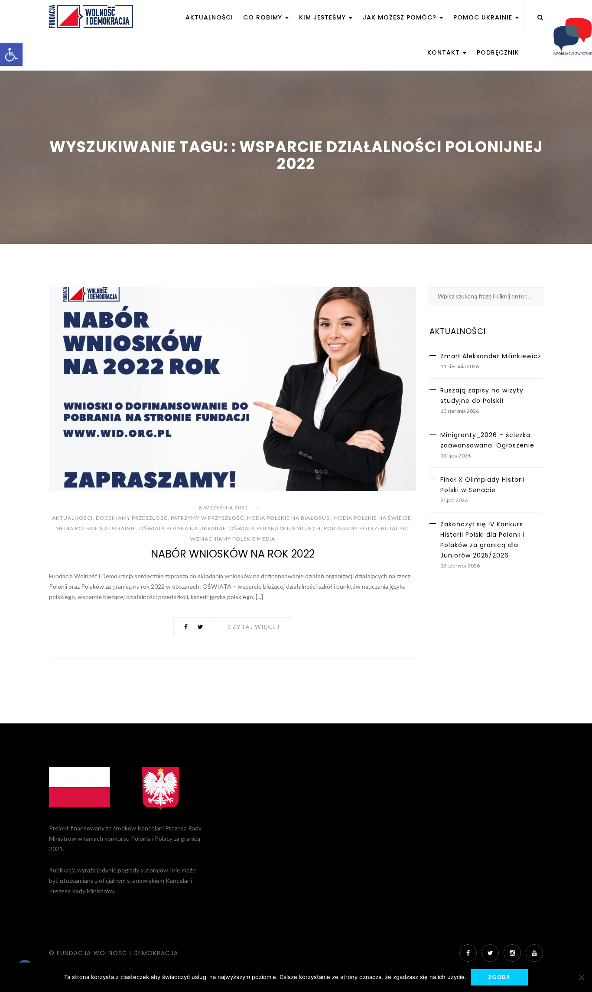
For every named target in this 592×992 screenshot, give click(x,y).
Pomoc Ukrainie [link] (483, 17)
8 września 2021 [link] (223, 507)
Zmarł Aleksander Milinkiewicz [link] (490, 356)
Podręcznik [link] (498, 52)
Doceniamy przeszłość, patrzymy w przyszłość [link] (170, 518)
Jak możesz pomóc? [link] (401, 17)
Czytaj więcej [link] (254, 626)
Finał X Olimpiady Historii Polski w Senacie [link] (482, 484)
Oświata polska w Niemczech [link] (275, 528)
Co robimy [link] (263, 17)
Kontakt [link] (444, 52)
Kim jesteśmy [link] (323, 17)
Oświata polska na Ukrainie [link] (182, 528)
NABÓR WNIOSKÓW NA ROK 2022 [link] (233, 554)
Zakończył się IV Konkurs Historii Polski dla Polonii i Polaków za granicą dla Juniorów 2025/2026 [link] (482, 540)
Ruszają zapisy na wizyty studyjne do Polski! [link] (482, 395)
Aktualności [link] (209, 17)
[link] (11, 54)
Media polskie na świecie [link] (372, 518)
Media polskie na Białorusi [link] (289, 518)
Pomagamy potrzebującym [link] (366, 528)
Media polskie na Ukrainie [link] (95, 528)
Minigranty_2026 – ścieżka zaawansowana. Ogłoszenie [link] (487, 440)
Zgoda (499, 977)
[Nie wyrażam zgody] (581, 977)
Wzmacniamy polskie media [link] (232, 538)
